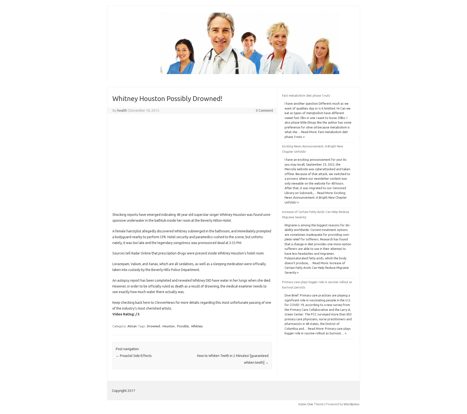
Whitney (197, 326)
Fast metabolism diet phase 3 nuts (306, 95)
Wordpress (351, 404)
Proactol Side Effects (134, 356)
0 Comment (264, 110)
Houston (168, 326)
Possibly (183, 326)
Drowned (153, 326)
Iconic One (305, 404)
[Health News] (225, 73)
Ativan (132, 326)
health (122, 110)
